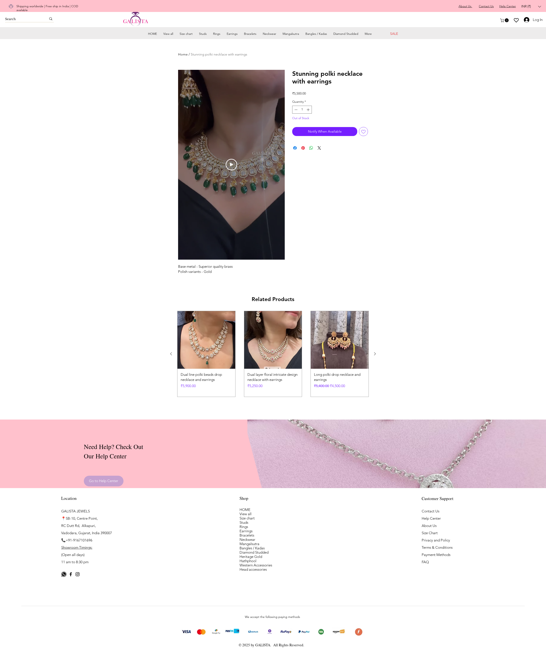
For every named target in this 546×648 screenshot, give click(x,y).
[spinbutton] (302, 109)
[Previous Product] (171, 353)
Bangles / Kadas (252, 548)
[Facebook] (70, 574)
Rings (244, 527)
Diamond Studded (254, 552)
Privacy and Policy (436, 540)
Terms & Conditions (437, 547)
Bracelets (247, 535)
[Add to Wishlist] (363, 131)
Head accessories (253, 569)
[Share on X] (319, 148)
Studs (244, 522)
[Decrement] (295, 109)
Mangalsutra (249, 544)
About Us (429, 526)
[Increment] (308, 109)
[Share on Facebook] (295, 148)
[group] (273, 354)
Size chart (247, 518)
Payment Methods (436, 555)
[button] (531, 6)
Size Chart (430, 533)
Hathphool (248, 561)
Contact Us (430, 511)
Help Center (431, 518)
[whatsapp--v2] (64, 574)
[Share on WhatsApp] (311, 148)
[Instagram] (77, 574)
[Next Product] (375, 353)
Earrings (246, 531)
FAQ (425, 562)
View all (245, 514)
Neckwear (247, 539)
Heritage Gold (251, 556)
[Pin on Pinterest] (303, 148)
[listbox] (531, 6)
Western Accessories (256, 565)
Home (183, 54)
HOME (245, 510)
